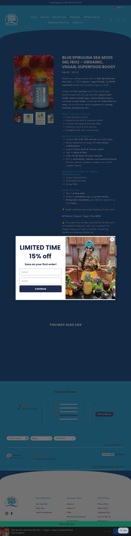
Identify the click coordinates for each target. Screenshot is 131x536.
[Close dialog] (112, 239)
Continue (40, 288)
